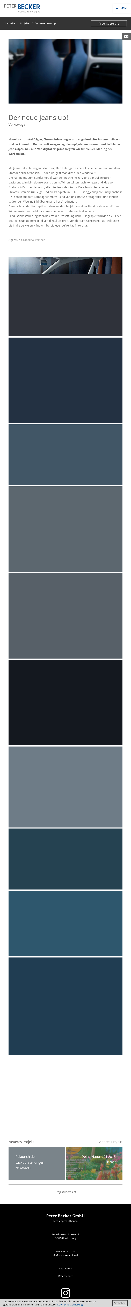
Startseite (9, 23)
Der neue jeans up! (45, 23)
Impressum (65, 1268)
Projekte (25, 23)
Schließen (120, 1303)
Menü (122, 8)
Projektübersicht (65, 1192)
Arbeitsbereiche (109, 23)
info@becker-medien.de (65, 1255)
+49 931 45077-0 (65, 1251)
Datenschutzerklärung (70, 1304)
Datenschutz (65, 1276)
